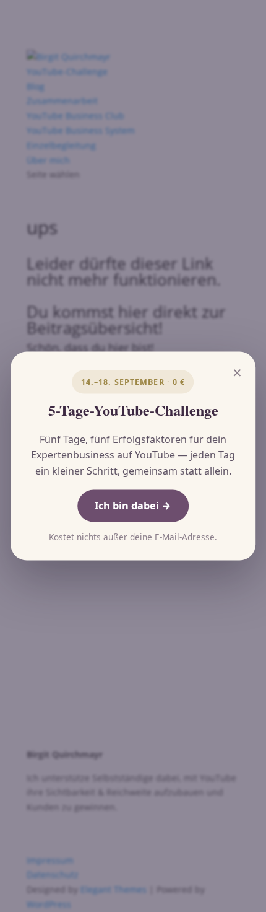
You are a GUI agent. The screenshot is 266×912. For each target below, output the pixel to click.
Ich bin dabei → (133, 505)
